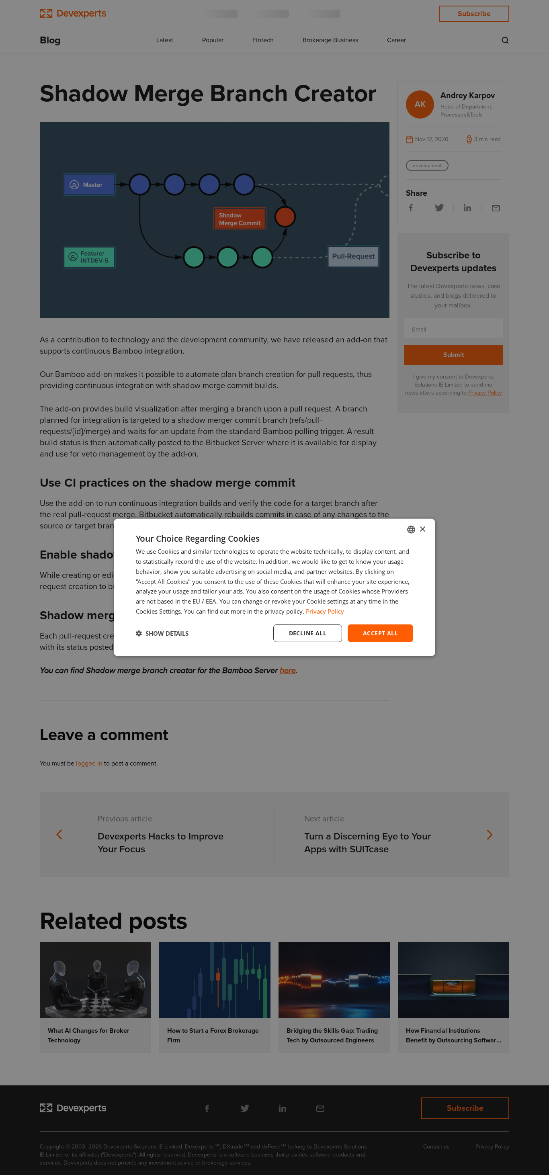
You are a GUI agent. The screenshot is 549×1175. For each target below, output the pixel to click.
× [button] (422, 529)
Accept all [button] (380, 633)
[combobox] (411, 530)
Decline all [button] (307, 633)
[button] (162, 633)
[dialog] (274, 587)
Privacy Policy (325, 611)
